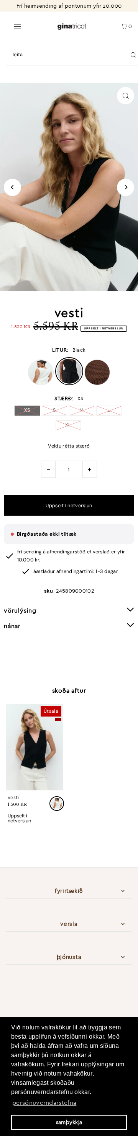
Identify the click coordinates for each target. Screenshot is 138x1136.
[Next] (125, 187)
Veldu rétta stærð (69, 446)
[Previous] (12, 187)
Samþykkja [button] (69, 1122)
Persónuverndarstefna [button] (44, 1102)
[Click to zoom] (125, 95)
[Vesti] (34, 747)
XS (27, 410)
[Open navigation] (29, 25)
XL (68, 424)
